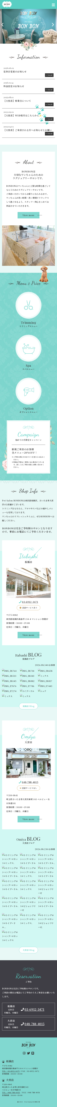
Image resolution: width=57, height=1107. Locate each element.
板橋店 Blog (28, 706)
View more (28, 215)
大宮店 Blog (28, 950)
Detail (49, 75)
